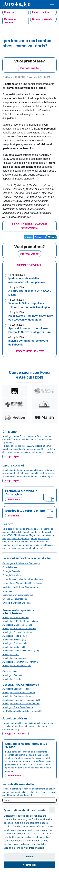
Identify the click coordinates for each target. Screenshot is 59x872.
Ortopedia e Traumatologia (14, 598)
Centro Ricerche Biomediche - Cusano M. (22, 710)
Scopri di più (12, 456)
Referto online (40, 12)
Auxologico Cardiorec (12, 675)
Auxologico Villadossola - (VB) (16, 665)
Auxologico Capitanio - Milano (16, 688)
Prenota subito (29, 68)
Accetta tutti (29, 864)
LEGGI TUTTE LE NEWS (29, 351)
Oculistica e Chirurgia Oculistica (17, 594)
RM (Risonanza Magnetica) (26, 535)
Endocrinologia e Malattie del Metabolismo (22, 579)
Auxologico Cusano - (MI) (14, 643)
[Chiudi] (52, 810)
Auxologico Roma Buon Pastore (17, 707)
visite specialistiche (40, 538)
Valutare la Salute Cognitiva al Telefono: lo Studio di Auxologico (29, 305)
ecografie (6, 538)
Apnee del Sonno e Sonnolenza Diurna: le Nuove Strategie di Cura (29, 330)
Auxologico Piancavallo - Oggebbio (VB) (21, 699)
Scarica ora (13, 515)
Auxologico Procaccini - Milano (17, 632)
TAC (10, 535)
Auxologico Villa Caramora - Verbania (20, 661)
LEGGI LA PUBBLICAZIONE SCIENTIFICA (29, 226)
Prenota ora (14, 499)
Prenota (9, 12)
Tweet (29, 237)
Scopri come (14, 775)
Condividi (41, 237)
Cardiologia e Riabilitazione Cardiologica (21, 563)
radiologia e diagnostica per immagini (33, 532)
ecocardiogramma (20, 538)
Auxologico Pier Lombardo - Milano (19, 628)
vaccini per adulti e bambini (15, 541)
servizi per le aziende (22, 544)
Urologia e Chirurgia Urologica (16, 602)
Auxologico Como (10, 654)
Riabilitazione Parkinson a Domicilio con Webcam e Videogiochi (30, 317)
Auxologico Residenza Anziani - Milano (20, 703)
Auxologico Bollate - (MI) (14, 639)
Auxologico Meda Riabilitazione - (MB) (20, 650)
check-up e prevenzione (13, 547)
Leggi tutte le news (15, 733)
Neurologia (7, 590)
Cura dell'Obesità (10, 567)
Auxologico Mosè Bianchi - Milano (18, 692)
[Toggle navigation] (52, 4)
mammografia (47, 535)
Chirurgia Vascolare (11, 575)
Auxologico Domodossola (14, 657)
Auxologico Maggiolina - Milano (17, 624)
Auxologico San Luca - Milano (16, 696)
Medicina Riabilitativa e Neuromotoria (20, 586)
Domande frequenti (10, 21)
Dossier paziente (42, 19)
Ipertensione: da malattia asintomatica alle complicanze (27, 280)
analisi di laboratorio (43, 528)
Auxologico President (12, 679)
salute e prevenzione (45, 722)
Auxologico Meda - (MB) (13, 646)
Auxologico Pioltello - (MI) (14, 635)
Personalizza (36, 847)
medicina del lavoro (43, 544)
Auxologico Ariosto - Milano (15, 617)
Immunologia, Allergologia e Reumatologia (22, 583)
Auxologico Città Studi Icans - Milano (20, 620)
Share (53, 237)
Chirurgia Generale (11, 571)
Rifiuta (29, 856)
